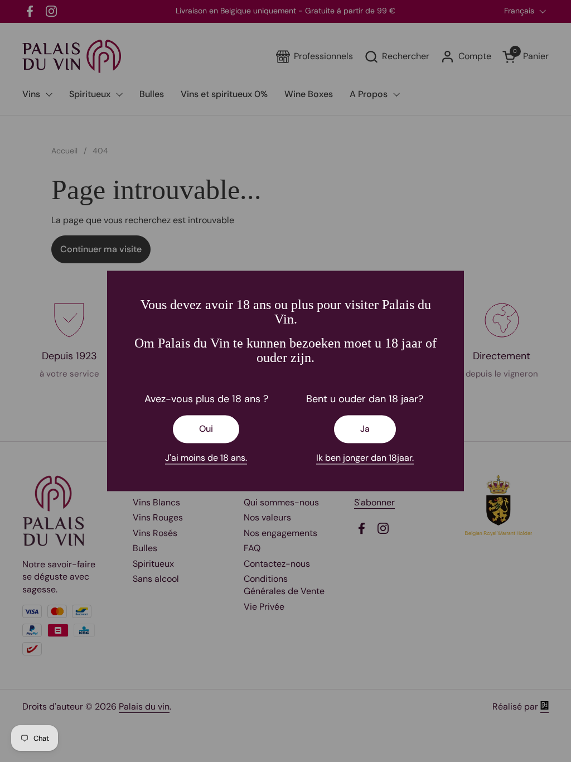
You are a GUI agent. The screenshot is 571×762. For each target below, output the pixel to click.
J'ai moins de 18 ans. (206, 458)
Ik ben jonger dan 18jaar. (365, 458)
